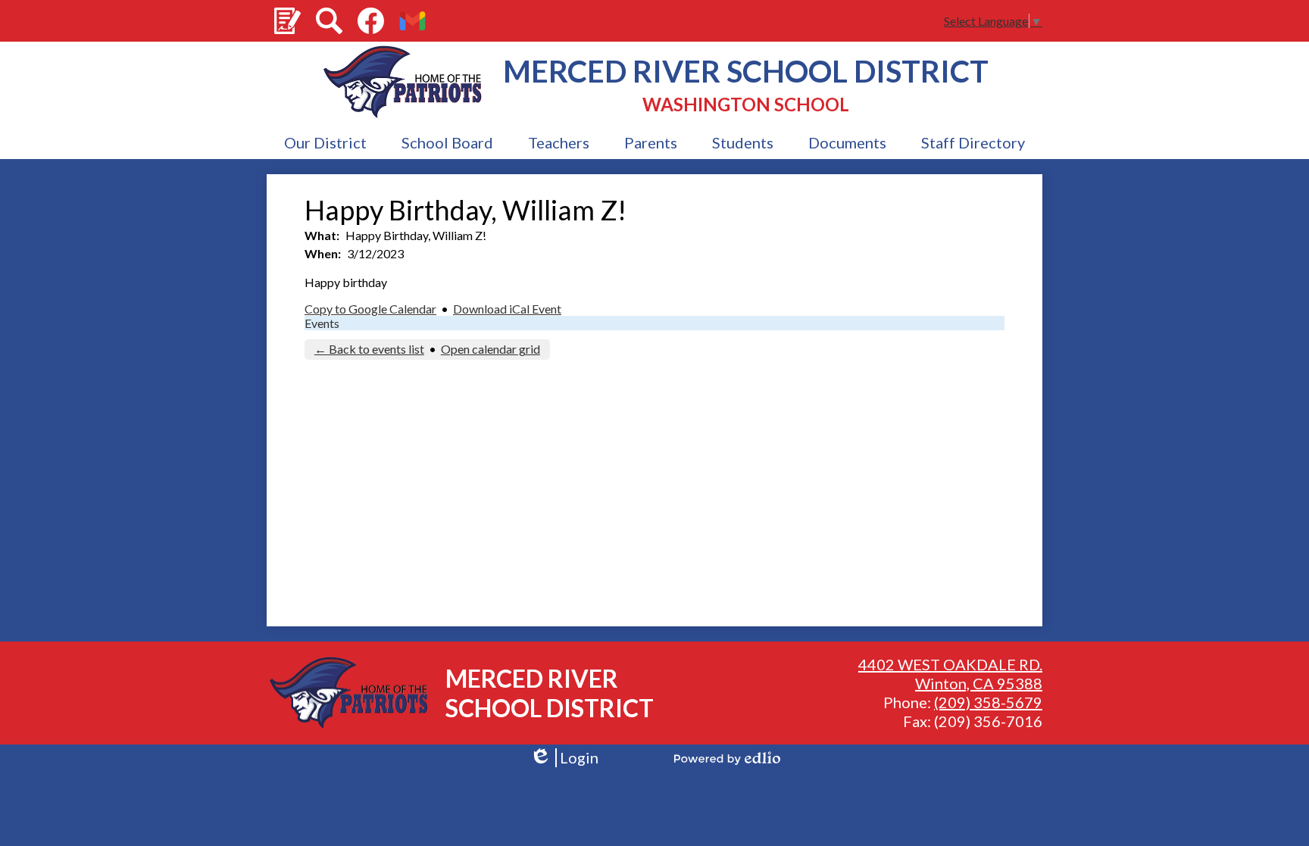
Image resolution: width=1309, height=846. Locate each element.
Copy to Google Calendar (370, 308)
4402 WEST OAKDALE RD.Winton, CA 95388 (950, 673)
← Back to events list (369, 349)
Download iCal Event (507, 308)
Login (564, 757)
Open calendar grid (490, 349)
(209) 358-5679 (988, 702)
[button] (325, 142)
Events (322, 323)
